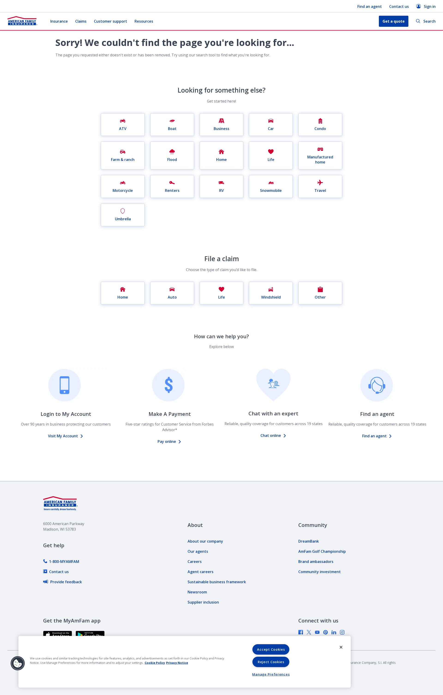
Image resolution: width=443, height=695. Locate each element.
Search (429, 21)
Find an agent (369, 6)
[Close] (341, 647)
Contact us (399, 6)
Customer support (110, 21)
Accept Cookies (271, 649)
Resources (144, 21)
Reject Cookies (271, 662)
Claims (81, 21)
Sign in (430, 6)
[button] (17, 663)
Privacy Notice (177, 663)
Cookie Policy (155, 663)
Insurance (59, 21)
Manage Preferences (271, 674)
